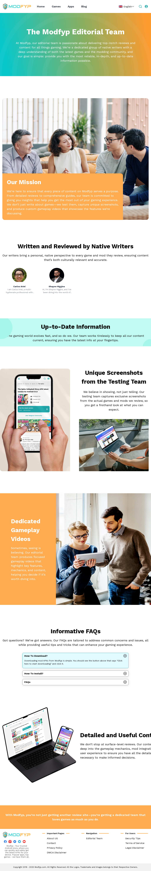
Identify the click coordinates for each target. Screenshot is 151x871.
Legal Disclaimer (134, 847)
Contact (51, 843)
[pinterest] (10, 841)
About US (52, 838)
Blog (84, 6)
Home (41, 6)
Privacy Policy (54, 847)
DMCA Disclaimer (57, 852)
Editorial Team (94, 838)
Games (56, 6)
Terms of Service (134, 843)
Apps (71, 6)
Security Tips (132, 838)
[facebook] (5, 842)
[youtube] (24, 842)
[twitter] (14, 842)
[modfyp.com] (17, 6)
